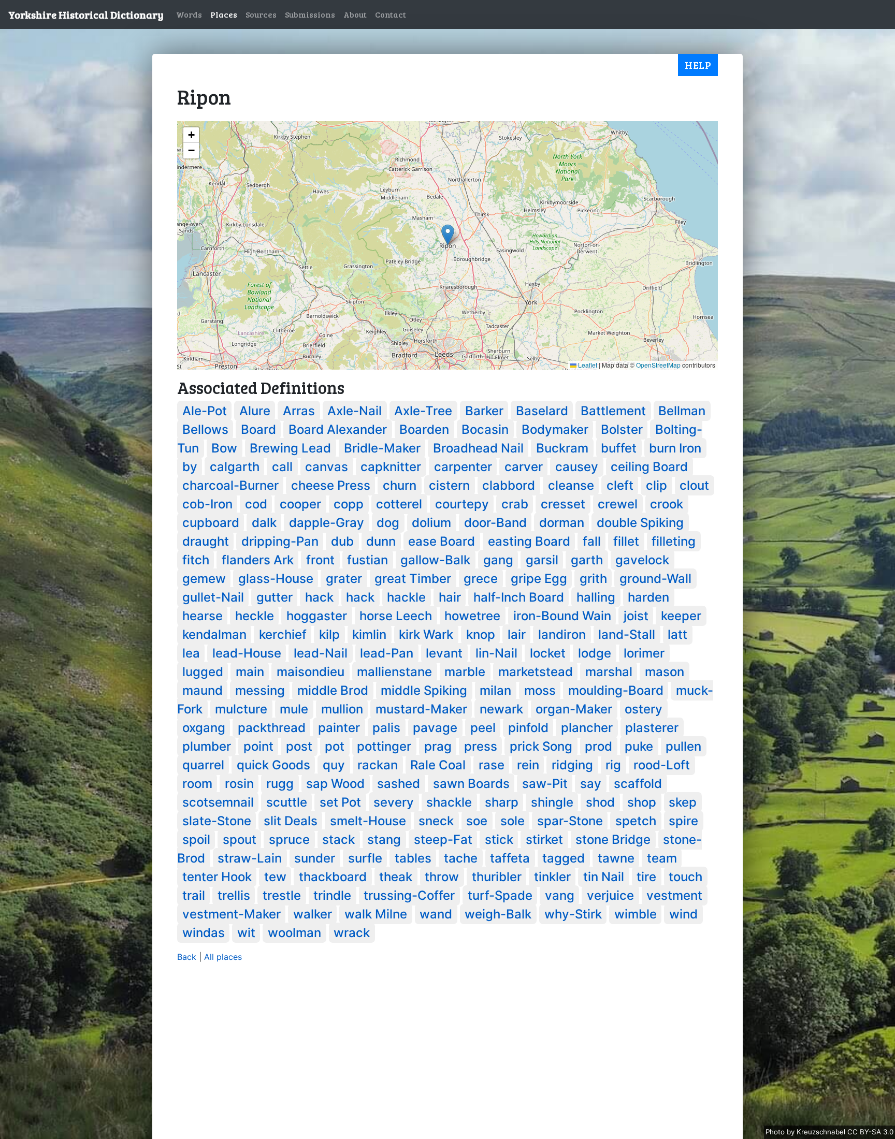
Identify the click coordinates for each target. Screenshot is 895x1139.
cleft (620, 485)
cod (256, 504)
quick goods (273, 764)
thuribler (497, 876)
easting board (529, 541)
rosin (239, 783)
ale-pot (204, 410)
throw (442, 876)
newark (501, 709)
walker (312, 914)
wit (246, 932)
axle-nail (354, 410)
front (320, 559)
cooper (300, 504)
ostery (643, 709)
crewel (618, 504)
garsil (542, 559)
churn (399, 485)
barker (484, 410)
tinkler (552, 876)
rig (613, 764)
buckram (562, 448)
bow (224, 448)
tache (461, 858)
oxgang (203, 727)
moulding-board (615, 690)
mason (664, 671)
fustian (367, 559)
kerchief (283, 634)
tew (275, 876)
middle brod (332, 690)
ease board (441, 541)
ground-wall (655, 578)
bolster (622, 429)
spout (239, 839)
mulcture (241, 709)
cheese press (330, 485)
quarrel (203, 764)
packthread (272, 727)
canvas (326, 466)
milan (495, 690)
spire (683, 820)
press (480, 746)
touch (685, 876)
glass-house (275, 578)
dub (342, 541)
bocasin (485, 429)
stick (499, 839)
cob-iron (207, 504)
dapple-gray (326, 522)
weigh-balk (498, 914)
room (197, 783)
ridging (572, 764)
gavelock (642, 559)
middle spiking (424, 690)
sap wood (335, 783)
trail (193, 895)
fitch (195, 559)
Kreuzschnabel (822, 1132)
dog (388, 522)
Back (186, 957)
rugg (280, 783)
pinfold (528, 727)
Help (698, 64)
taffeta (510, 858)
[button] (447, 234)
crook (666, 504)
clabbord (508, 485)
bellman (681, 410)
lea (191, 653)
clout (694, 485)
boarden (424, 429)
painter (339, 727)
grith (593, 578)
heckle (254, 615)
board (258, 429)
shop (641, 802)
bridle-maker (382, 448)
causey (576, 466)
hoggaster (316, 615)
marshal (608, 671)
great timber (412, 578)
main (250, 671)
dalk (264, 522)
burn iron (675, 448)
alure (254, 410)
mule (294, 709)
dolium (431, 522)
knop (480, 634)
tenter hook (217, 876)
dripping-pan (280, 541)
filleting (674, 541)
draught (205, 541)
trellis (234, 895)
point (258, 746)
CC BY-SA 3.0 (870, 1132)
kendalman (214, 634)
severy (393, 802)
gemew (204, 578)
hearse (202, 615)
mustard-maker (421, 709)
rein (528, 764)
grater (344, 578)
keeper (681, 615)
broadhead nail (478, 448)
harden (648, 597)
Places (223, 14)
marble (464, 671)
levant (444, 653)
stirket (544, 839)
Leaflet (586, 364)
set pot (340, 802)
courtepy (462, 504)
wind (683, 914)
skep (683, 802)
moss (540, 690)
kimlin (369, 634)
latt (677, 634)
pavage (435, 727)
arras (299, 410)
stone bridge (613, 839)
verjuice (610, 895)
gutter (274, 597)
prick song (541, 746)
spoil (196, 839)
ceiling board (649, 466)
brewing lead (290, 448)
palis (386, 727)
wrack (352, 932)
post (299, 746)
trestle (282, 895)
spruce (289, 839)
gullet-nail (213, 597)
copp (349, 504)
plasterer (652, 727)
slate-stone (216, 820)
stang (384, 839)
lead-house (246, 653)
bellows (205, 429)
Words (189, 14)
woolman (294, 932)
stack (338, 839)
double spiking (640, 522)
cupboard (210, 522)
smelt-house (368, 820)
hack (319, 597)
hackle (406, 597)
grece (481, 578)
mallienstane (394, 671)
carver (523, 466)
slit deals (290, 820)
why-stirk (573, 914)
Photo (776, 1132)
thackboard (333, 876)
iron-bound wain (562, 615)
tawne (616, 858)
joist (636, 615)
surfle (365, 858)
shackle (449, 802)
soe (476, 820)
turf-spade (500, 895)
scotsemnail (218, 802)
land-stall (626, 634)
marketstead (535, 671)
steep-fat (443, 839)
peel (483, 727)
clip (656, 485)
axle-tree (423, 410)
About (355, 14)
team (662, 858)
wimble (635, 914)
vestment (674, 895)
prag (438, 746)
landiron (562, 634)
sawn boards (471, 783)
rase (491, 764)
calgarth (234, 466)
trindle (332, 895)
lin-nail (496, 653)
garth (587, 559)
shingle (552, 802)
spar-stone (570, 820)
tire (646, 876)
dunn (381, 541)
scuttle (286, 802)
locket (548, 653)
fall (592, 541)
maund (202, 690)
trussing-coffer (409, 895)
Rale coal (438, 764)
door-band (495, 522)
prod (598, 746)
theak (395, 876)
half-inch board (518, 597)
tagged (563, 858)
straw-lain (250, 858)
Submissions (310, 14)
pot (334, 746)
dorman (561, 522)
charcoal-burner (230, 485)
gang (498, 559)
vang (559, 895)
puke (639, 746)
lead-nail (321, 653)
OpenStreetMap (658, 364)
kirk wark (426, 634)
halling (595, 597)
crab (514, 504)
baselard (542, 410)
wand (436, 914)
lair (517, 634)
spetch (635, 820)
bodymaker (555, 429)
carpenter (463, 466)
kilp (329, 634)
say (590, 783)
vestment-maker (231, 914)
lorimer (644, 653)
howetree (472, 615)
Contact (390, 14)
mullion (342, 709)
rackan (377, 764)
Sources (261, 14)
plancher (587, 727)
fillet (626, 541)
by (189, 466)
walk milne (375, 914)
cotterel (399, 504)
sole (512, 820)
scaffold (638, 783)
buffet (619, 448)
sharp (501, 802)
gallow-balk (435, 559)
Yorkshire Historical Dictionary (86, 14)
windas (203, 932)
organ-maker (574, 709)
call (282, 466)
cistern (449, 485)
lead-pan (386, 653)
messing (260, 690)
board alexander (337, 429)
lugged (202, 671)
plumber (206, 746)
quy (334, 764)
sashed (398, 783)
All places (223, 957)
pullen (683, 746)
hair (450, 597)
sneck (436, 820)
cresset (563, 504)
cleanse (571, 485)
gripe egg (539, 578)
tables (413, 858)
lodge (594, 653)
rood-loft (661, 764)
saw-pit (545, 783)
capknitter (390, 466)
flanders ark (258, 559)
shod (600, 802)
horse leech (395, 615)
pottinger (384, 746)
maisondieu (310, 671)
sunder (314, 858)
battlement (613, 410)
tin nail (603, 876)
